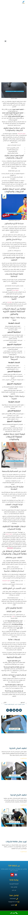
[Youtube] (12, 874)
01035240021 (10, 548)
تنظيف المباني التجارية (18, 748)
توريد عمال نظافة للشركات (16, 842)
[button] (5, 41)
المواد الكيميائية (6, 580)
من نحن (14, 890)
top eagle (9, 302)
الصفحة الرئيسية (14, 884)
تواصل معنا (14, 887)
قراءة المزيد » (23, 758)
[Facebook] (16, 874)
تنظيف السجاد (15, 290)
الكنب (13, 616)
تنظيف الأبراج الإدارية (18, 795)
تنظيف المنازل (8, 534)
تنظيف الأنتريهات (21, 133)
